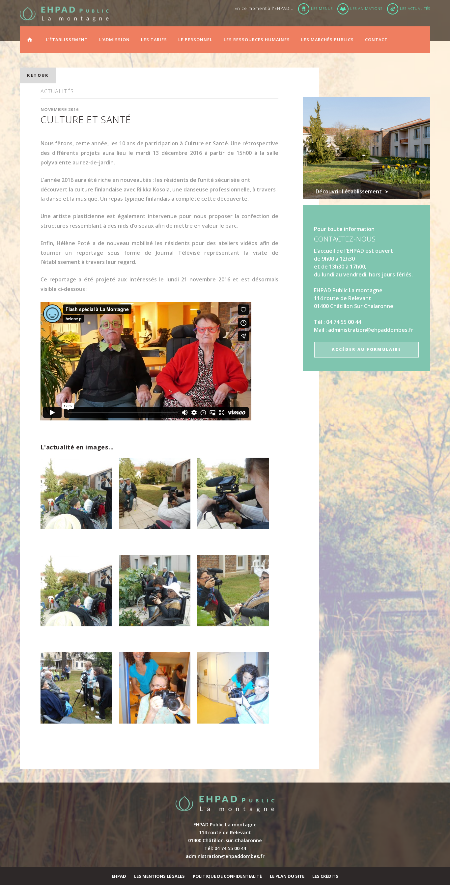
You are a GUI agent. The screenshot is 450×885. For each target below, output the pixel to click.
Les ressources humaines (257, 40)
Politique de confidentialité (227, 876)
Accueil (30, 39)
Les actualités (415, 8)
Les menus (322, 8)
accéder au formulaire (366, 349)
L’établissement (67, 40)
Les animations (366, 8)
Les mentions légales (159, 876)
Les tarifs (154, 40)
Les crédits (325, 876)
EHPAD (119, 876)
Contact (376, 40)
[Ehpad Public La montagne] (64, 14)
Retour (37, 75)
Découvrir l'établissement (349, 191)
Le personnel (195, 40)
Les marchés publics (327, 40)
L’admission (114, 40)
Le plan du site (287, 876)
